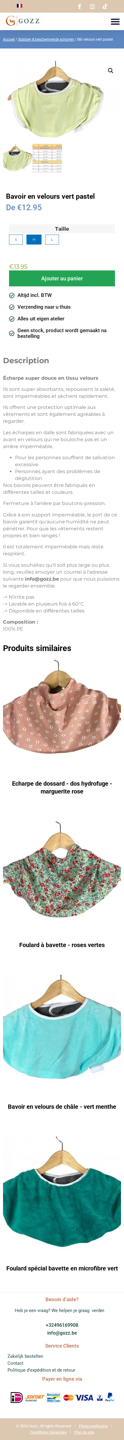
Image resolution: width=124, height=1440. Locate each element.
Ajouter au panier (62, 278)
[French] (19, 5)
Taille (62, 229)
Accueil (9, 39)
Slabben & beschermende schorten (46, 39)
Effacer (15, 251)
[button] (115, 21)
